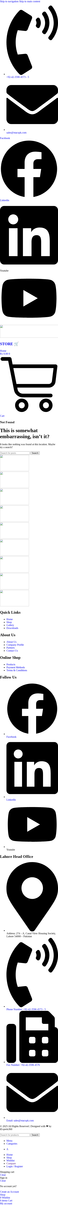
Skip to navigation (9, 1)
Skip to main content (29, 1)
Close (3, 1174)
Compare (11, 1163)
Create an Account (9, 1191)
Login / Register (14, 1166)
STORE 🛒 (9, 344)
